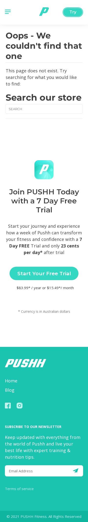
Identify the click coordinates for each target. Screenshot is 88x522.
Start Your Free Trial (44, 273)
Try (72, 12)
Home (11, 381)
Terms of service (19, 488)
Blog (9, 390)
